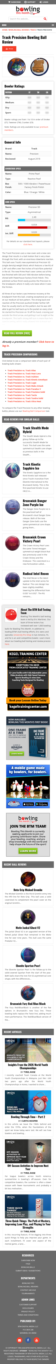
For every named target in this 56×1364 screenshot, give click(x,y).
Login (45, 2)
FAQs (28, 1264)
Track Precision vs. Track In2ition (23, 376)
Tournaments (28, 1293)
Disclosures (28, 1308)
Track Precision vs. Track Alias (22, 370)
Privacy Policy (28, 1311)
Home (4, 30)
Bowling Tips (28, 1283)
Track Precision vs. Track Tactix (22, 395)
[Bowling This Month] (28, 13)
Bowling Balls (28, 1267)
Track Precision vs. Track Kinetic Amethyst (27, 379)
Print (10, 48)
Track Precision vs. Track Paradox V (24, 389)
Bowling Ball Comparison (34, 411)
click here (27, 244)
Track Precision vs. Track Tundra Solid (25, 398)
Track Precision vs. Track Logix (22, 382)
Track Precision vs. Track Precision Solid (26, 392)
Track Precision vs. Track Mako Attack (25, 386)
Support (31, 2)
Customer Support (28, 1304)
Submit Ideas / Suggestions (28, 1270)
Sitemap (23, 1350)
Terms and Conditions (28, 1315)
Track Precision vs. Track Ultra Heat (24, 401)
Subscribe (16, 2)
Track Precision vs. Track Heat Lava (24, 373)
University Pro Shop (22, 635)
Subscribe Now (28, 1260)
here (7, 644)
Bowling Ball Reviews (19, 30)
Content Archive (28, 1290)
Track (33, 30)
